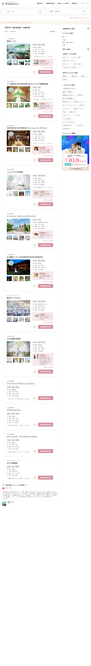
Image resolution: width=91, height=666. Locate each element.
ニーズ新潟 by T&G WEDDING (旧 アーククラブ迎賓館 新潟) (27, 84)
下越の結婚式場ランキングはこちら (79, 18)
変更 (40, 11)
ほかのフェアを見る (48, 67)
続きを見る (50, 56)
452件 (42, 96)
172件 (16, 449)
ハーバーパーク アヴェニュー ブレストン (21, 383)
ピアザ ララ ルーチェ (14, 410)
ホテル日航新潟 (12, 463)
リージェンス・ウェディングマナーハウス (21, 216)
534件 (42, 140)
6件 (42, 351)
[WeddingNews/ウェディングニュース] (10, 4)
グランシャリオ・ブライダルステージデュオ (22, 436)
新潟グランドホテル (13, 298)
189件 (42, 184)
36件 (42, 310)
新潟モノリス (11, 41)
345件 (42, 53)
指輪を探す (40, 3)
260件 (16, 396)
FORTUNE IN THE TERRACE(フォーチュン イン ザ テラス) (27, 128)
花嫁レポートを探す (63, 3)
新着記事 (74, 3)
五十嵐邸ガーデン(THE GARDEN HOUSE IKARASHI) (25, 257)
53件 (42, 269)
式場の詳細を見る (45, 72)
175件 (16, 422)
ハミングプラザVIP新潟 (15, 172)
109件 (42, 228)
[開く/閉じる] (88, 29)
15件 (16, 475)
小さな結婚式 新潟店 (14, 339)
